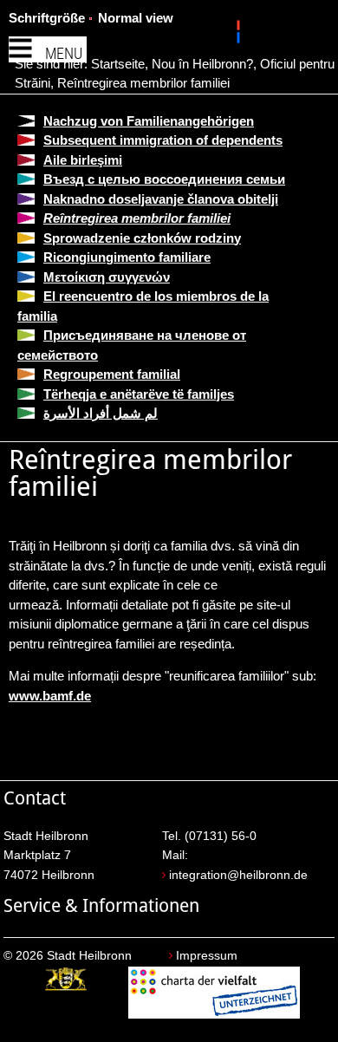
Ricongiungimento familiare (127, 257)
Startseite (118, 63)
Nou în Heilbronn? (202, 63)
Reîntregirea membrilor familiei (143, 82)
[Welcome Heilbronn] (240, 35)
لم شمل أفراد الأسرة (100, 413)
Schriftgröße (47, 17)
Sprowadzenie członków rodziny (142, 238)
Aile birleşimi (82, 160)
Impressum (206, 955)
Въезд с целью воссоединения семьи (164, 179)
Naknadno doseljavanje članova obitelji (160, 199)
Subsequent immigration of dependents (163, 140)
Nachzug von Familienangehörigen (148, 121)
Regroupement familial (111, 374)
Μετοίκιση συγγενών (106, 277)
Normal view (135, 17)
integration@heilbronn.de (238, 875)
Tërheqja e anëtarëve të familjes (138, 394)
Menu (63, 53)
